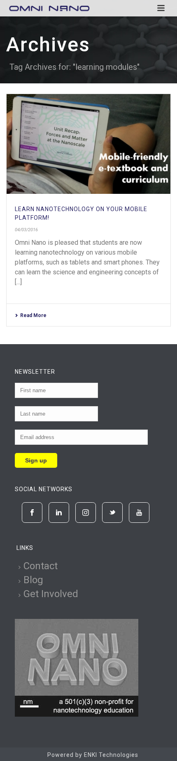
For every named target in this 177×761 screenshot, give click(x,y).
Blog (33, 580)
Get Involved (50, 594)
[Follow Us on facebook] (32, 512)
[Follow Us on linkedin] (59, 512)
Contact (40, 566)
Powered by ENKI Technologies (92, 755)
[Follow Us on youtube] (139, 512)
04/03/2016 (26, 229)
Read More (33, 315)
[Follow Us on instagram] (85, 512)
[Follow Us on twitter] (112, 512)
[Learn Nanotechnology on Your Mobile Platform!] (88, 144)
